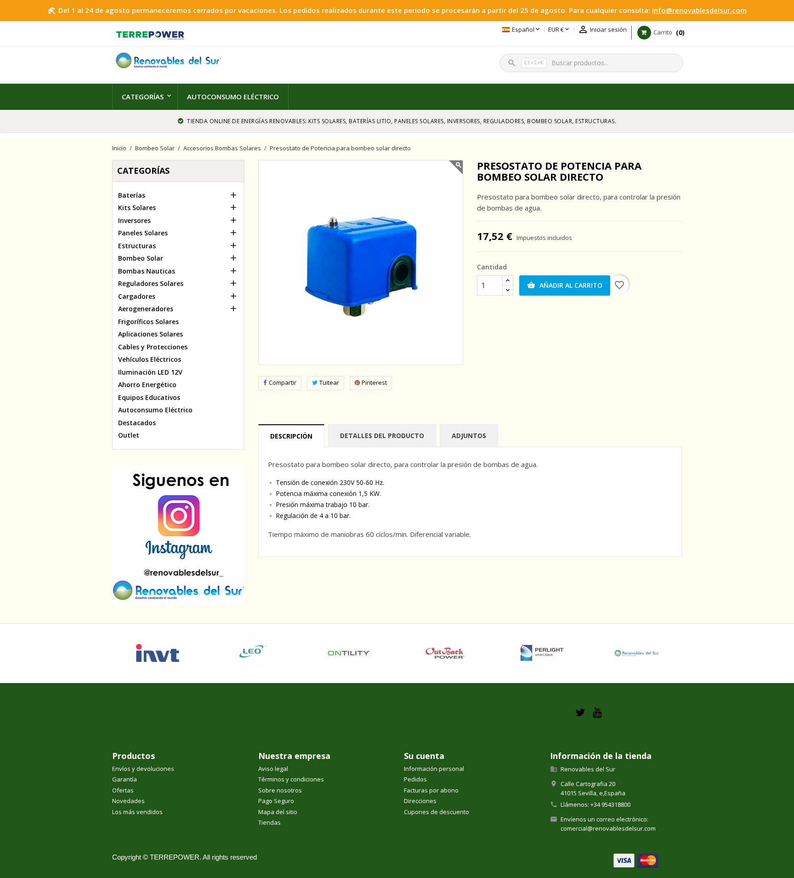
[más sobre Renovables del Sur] (636, 653)
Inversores (134, 220)
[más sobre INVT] (157, 653)
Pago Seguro (276, 801)
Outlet (128, 435)
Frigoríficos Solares (148, 321)
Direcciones (420, 801)
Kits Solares (137, 207)
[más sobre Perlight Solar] (541, 653)
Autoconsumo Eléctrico (233, 96)
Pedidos (415, 779)
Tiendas (269, 822)
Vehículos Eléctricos (149, 359)
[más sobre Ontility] (349, 653)
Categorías (143, 96)
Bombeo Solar (140, 258)
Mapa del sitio (277, 812)
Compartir (282, 382)
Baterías (131, 195)
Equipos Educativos (149, 397)
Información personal (434, 768)
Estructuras (137, 245)
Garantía (124, 779)
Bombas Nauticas (146, 271)
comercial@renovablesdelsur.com (608, 828)
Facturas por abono (431, 790)
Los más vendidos (137, 812)
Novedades (128, 801)
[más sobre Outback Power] (445, 653)
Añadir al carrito (564, 285)
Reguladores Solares (150, 283)
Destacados (137, 422)
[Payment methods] (636, 859)
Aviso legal (273, 768)
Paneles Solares (143, 232)
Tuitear (329, 382)
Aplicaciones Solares (150, 334)
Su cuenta (424, 755)
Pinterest (374, 382)
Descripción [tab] (291, 436)
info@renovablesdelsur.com (699, 10)
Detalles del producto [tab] (382, 435)
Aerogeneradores (145, 308)
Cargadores (136, 296)
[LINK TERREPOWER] (150, 34)
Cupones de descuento (436, 812)
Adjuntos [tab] (469, 435)
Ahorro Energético (147, 384)
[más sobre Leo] (253, 653)
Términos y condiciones (291, 779)
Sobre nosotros (280, 790)
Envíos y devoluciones (143, 768)
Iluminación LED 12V (150, 372)
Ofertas (123, 790)
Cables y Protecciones (152, 346)
